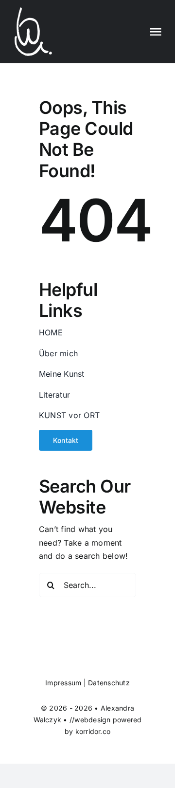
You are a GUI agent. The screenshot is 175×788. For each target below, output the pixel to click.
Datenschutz (109, 682)
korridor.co (93, 731)
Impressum (63, 682)
